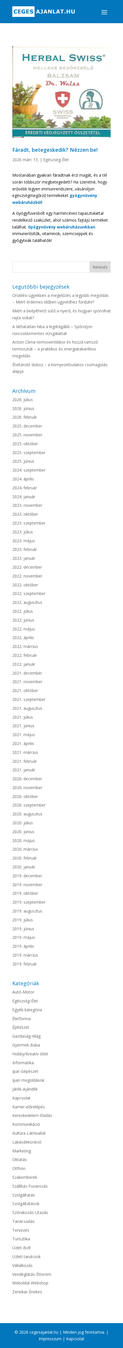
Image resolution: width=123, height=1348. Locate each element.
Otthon (18, 1168)
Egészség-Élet (56, 159)
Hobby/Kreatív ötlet (30, 1054)
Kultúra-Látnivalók (29, 1133)
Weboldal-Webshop (30, 1283)
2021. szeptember (28, 699)
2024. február (24, 487)
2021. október (25, 690)
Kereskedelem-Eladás (32, 1115)
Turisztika (21, 1238)
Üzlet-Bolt (21, 1247)
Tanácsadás (23, 1221)
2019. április (23, 946)
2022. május (23, 629)
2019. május (23, 937)
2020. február (24, 858)
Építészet (20, 1027)
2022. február (24, 655)
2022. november (27, 576)
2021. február (24, 761)
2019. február (24, 964)
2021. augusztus (27, 708)
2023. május (23, 540)
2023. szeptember (28, 523)
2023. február (24, 549)
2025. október (25, 443)
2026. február (24, 417)
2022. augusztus (27, 602)
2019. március (25, 955)
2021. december (27, 673)
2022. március (25, 646)
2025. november (27, 434)
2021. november (27, 681)
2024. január (23, 496)
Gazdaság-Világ (26, 1036)
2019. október (25, 893)
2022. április (23, 637)
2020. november (27, 787)
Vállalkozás (22, 1265)
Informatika (23, 1062)
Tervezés (20, 1230)
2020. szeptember (28, 805)
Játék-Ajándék (25, 1089)
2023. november (27, 505)
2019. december (27, 875)
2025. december (27, 426)
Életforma (21, 1018)
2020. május (23, 840)
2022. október (25, 585)
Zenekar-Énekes (27, 1291)
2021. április (23, 743)
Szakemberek (24, 1177)
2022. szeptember (28, 593)
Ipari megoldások (28, 1080)
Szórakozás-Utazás (30, 1212)
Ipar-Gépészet (25, 1071)
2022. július (22, 611)
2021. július (22, 717)
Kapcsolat (21, 1098)
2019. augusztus (27, 911)
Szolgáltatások (25, 1203)
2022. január (23, 664)
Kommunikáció (26, 1124)
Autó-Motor (23, 992)
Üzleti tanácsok (26, 1256)
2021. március (25, 752)
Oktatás (19, 1159)
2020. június (23, 831)
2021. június (23, 725)
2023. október (25, 514)
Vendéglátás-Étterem (31, 1274)
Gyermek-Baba (26, 1045)
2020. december (27, 778)
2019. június (23, 928)
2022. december (27, 567)
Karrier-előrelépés (28, 1106)
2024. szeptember (28, 470)
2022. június (23, 620)
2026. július (22, 399)
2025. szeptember (28, 452)
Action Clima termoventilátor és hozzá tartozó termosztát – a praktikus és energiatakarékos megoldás (55, 348)
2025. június (23, 461)
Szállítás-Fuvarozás (30, 1186)
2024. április (23, 479)
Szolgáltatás (23, 1195)
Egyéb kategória (27, 1009)
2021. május (23, 734)
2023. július (22, 532)
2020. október (25, 796)
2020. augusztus (27, 814)
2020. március (25, 849)
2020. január (23, 867)
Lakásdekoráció (26, 1142)
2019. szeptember (28, 902)
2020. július (22, 822)
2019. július (22, 920)
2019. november (27, 884)
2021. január (23, 769)
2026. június (23, 408)
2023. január (23, 558)
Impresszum (50, 1338)
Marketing (21, 1151)
